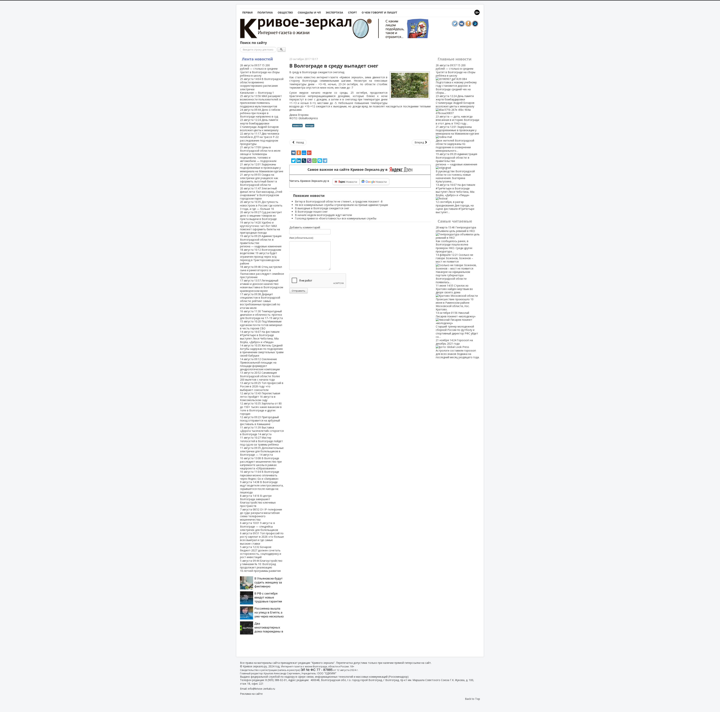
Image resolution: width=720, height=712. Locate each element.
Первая (247, 12)
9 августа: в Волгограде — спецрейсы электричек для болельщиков (259, 526)
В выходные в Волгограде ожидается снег (322, 208)
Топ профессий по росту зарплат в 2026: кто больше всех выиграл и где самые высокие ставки (262, 538)
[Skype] (319, 160)
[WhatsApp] (314, 160)
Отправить (298, 290)
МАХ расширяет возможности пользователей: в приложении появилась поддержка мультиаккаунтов (261, 101)
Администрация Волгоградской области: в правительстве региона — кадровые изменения (260, 241)
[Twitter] (293, 160)
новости (297, 125)
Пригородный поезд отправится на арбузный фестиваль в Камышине (260, 420)
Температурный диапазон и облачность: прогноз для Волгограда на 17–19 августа (261, 314)
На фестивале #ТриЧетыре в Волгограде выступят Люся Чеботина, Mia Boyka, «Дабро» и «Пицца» (260, 337)
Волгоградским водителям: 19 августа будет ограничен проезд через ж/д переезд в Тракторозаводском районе (260, 256)
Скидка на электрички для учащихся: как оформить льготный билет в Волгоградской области (259, 180)
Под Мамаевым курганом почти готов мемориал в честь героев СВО (261, 325)
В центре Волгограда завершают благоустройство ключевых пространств (258, 501)
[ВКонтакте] (293, 153)
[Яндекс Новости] (346, 182)
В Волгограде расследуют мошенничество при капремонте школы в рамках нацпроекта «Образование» (261, 463)
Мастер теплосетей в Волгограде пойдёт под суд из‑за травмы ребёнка (261, 441)
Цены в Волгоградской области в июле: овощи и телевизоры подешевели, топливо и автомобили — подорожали (260, 154)
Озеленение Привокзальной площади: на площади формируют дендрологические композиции (260, 364)
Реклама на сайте (251, 693)
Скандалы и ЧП (309, 12)
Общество (285, 12)
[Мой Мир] (304, 153)
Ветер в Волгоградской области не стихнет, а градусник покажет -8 (338, 201)
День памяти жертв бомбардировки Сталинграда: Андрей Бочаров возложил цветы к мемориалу (259, 125)
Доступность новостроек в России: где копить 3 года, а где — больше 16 (261, 205)
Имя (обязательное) (301, 237)
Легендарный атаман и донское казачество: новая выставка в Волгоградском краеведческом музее (261, 286)
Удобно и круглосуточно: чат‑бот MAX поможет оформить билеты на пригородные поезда (260, 228)
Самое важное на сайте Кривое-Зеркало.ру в (348, 169)
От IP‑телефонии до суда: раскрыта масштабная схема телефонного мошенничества (261, 515)
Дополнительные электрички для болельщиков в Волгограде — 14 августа (262, 451)
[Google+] (309, 153)
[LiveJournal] (304, 160)
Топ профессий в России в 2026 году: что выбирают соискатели (261, 386)
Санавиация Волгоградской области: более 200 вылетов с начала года (260, 376)
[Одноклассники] (298, 153)
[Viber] (309, 160)
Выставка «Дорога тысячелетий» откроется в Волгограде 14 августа (262, 431)
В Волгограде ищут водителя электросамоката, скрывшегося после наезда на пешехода (262, 487)
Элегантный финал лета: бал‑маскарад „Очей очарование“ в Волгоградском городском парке (261, 193)
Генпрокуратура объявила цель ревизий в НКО (456, 239)
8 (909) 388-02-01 (276, 680)
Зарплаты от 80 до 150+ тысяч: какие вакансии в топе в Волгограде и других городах (261, 408)
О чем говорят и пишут (379, 12)
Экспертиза (334, 12)
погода (310, 125)
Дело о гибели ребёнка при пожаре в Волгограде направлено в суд (260, 113)
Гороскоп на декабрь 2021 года (457, 348)
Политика (265, 12)
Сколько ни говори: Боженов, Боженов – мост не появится (454, 268)
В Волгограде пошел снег (311, 211)
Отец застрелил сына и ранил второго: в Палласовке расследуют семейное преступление (262, 272)
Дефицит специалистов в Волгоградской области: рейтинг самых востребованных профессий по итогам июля (260, 301)
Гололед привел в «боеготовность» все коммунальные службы (335, 218)
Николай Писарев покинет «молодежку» (457, 324)
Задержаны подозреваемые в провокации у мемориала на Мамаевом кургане (261, 168)
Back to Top (472, 699)
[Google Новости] (374, 182)
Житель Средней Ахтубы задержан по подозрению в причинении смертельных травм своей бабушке (262, 351)
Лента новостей (257, 59)
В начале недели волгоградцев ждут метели (323, 215)
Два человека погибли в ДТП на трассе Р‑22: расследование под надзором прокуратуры (259, 139)
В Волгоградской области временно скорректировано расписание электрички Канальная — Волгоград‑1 (262, 85)
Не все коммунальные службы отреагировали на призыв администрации (341, 205)
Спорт (352, 12)
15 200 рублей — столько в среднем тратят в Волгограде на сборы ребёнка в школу (260, 70)
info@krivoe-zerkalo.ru (261, 688)
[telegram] (325, 160)
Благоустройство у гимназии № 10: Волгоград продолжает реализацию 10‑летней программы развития (261, 566)
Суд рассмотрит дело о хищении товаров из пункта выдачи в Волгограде (261, 215)
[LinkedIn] (298, 160)
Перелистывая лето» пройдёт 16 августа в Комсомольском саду (260, 396)
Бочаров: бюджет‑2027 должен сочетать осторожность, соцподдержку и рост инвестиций (260, 552)
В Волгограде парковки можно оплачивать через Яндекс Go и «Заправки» (259, 475)
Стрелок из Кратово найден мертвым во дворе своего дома (454, 297)
